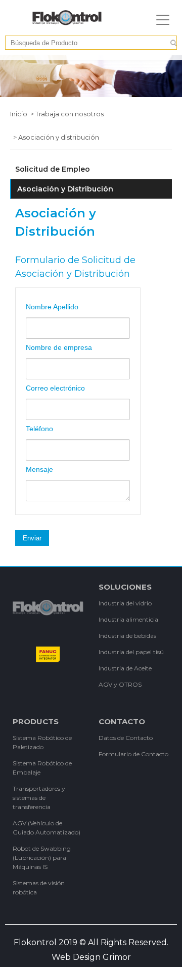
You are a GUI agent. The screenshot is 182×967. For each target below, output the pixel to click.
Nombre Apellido (52, 307)
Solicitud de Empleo (52, 169)
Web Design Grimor (91, 957)
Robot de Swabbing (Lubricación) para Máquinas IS (42, 858)
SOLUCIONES (125, 587)
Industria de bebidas (127, 635)
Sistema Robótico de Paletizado (42, 742)
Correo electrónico (55, 388)
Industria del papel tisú (131, 652)
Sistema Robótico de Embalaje (42, 767)
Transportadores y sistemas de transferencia (39, 798)
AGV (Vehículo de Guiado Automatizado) (46, 827)
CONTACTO (122, 721)
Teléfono (39, 429)
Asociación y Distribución (65, 189)
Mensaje (39, 469)
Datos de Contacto (126, 738)
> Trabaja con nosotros (65, 114)
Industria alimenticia (128, 619)
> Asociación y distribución (54, 137)
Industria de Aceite (125, 668)
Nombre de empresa (59, 347)
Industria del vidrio (125, 603)
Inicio (18, 114)
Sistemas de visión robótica (39, 887)
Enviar (32, 538)
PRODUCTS (36, 721)
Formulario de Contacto (133, 754)
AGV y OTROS (120, 684)
